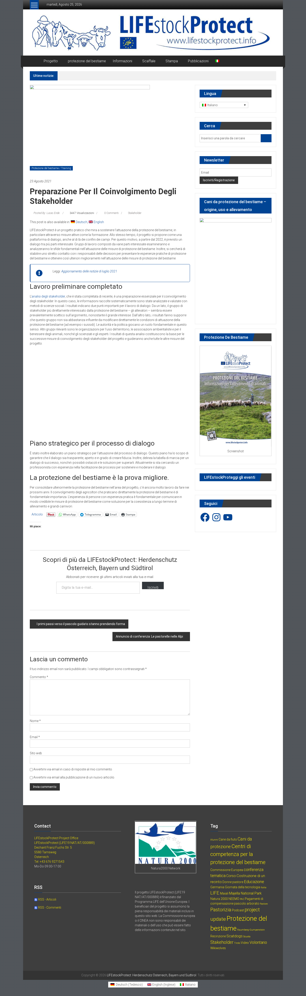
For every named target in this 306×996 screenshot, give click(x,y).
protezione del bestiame (87, 61)
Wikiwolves (218, 948)
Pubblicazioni (198, 61)
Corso (231, 876)
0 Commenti (111, 213)
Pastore (264, 903)
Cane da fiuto (228, 839)
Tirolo (237, 943)
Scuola (246, 936)
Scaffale (148, 61)
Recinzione (218, 936)
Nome (35, 721)
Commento (39, 677)
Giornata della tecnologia (242, 887)
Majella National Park (245, 893)
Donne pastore (232, 882)
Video (245, 942)
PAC (242, 899)
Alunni (214, 839)
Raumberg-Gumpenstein (251, 929)
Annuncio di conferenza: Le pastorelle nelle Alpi (149, 636)
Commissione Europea (226, 870)
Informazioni (122, 61)
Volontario (258, 942)
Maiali (224, 893)
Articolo (37, 514)
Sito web (36, 753)
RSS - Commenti (49, 907)
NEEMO (233, 899)
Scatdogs (234, 936)
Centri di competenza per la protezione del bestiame (237, 854)
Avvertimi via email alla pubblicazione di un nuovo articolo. (74, 777)
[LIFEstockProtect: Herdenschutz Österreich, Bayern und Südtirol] (35, 61)
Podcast (238, 910)
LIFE (214, 893)
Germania (217, 887)
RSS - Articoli (46, 899)
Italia (263, 887)
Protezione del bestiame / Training (51, 168)
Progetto (51, 61)
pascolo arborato (246, 903)
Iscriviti (152, 587)
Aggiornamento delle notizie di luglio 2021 (89, 271)
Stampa (172, 61)
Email (35, 737)
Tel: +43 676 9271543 (49, 861)
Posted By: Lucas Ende (46, 213)
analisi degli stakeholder (48, 296)
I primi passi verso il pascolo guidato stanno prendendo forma (81, 624)
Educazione (254, 881)
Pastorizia (220, 909)
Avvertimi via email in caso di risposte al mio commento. (73, 769)
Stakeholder (134, 213)
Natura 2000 (219, 899)
